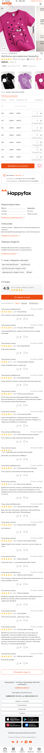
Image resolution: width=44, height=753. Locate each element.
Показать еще (21, 672)
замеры (8, 253)
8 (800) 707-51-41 (36, 1)
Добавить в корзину (18, 166)
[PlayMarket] (31, 719)
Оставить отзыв (22, 297)
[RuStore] (31, 725)
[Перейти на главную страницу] (6, 3)
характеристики (12, 217)
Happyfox (31, 208)
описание (9, 235)
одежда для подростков (13, 272)
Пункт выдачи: (11, 181)
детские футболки (10, 264)
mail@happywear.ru (22, 687)
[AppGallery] (13, 725)
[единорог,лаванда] (25, 80)
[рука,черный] (8, 80)
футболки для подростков (13, 268)
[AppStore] (13, 719)
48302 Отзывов (19, 59)
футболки (25, 264)
